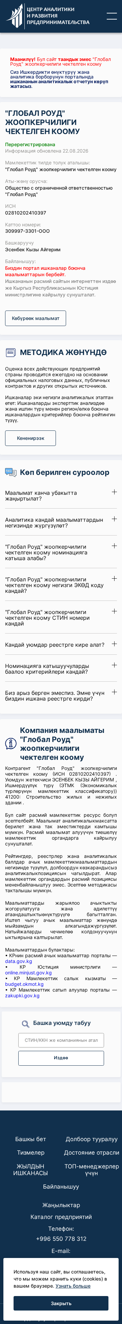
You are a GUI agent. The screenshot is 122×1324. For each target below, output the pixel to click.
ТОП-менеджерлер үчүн (91, 1169)
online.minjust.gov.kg (28, 972)
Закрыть (61, 1303)
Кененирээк (30, 438)
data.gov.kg (18, 961)
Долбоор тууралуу (92, 1139)
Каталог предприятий (61, 1217)
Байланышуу (61, 1186)
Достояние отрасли (91, 1152)
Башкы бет (30, 1139)
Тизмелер (30, 1152)
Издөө (61, 1057)
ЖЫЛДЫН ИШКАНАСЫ (30, 1169)
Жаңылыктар (61, 1205)
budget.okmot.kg (24, 984)
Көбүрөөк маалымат (36, 318)
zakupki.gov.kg (22, 995)
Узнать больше (73, 1286)
